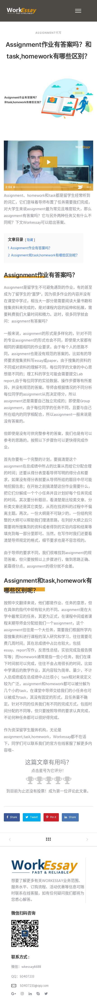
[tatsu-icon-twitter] (46, 994)
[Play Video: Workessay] (48, 162)
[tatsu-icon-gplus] (14, 994)
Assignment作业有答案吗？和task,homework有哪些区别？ (49, 50)
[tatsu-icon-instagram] (23, 994)
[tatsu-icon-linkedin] (31, 994)
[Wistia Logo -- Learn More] (80, 187)
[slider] (44, 187)
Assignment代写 (48, 32)
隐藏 (30, 240)
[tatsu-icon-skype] (39, 994)
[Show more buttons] (89, 187)
